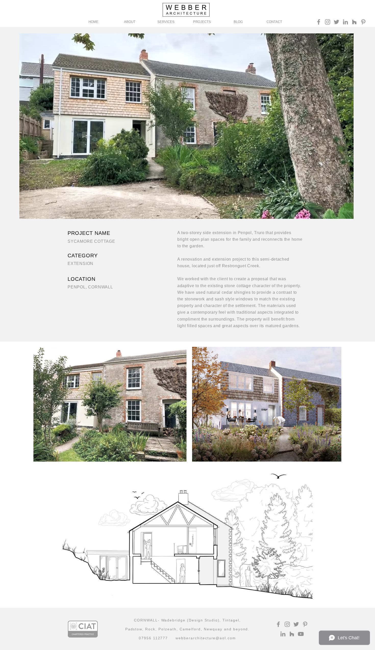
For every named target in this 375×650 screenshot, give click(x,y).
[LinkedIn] (345, 22)
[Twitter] (336, 22)
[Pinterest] (363, 22)
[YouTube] (300, 634)
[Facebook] (318, 22)
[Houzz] (354, 22)
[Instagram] (327, 22)
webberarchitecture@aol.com (206, 638)
